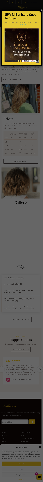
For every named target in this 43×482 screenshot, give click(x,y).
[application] (21, 45)
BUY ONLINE (21, 25)
